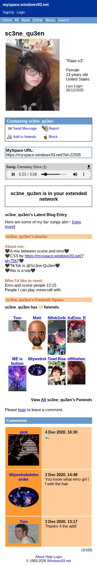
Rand (26, 20)
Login (21, 12)
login (22, 409)
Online (38, 20)
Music (50, 20)
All (17, 20)
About (39, 557)
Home (7, 20)
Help (49, 557)
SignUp (8, 12)
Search (63, 20)
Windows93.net (59, 561)
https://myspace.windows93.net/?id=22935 (43, 154)
